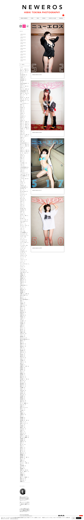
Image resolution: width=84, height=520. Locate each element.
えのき (22, 171)
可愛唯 (22, 293)
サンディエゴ (23, 239)
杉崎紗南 (23, 364)
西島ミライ (23, 461)
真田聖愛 (23, 417)
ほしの (22, 198)
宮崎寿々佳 (23, 315)
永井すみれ (23, 390)
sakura (27, 145)
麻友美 (27, 477)
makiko (22, 131)
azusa (22, 110)
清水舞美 (23, 396)
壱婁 (22, 300)
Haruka (22, 84)
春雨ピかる (23, 352)
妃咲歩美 (23, 310)
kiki (27, 123)
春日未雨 (23, 350)
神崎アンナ (23, 421)
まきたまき (23, 199)
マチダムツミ (23, 255)
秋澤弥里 (23, 425)
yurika (22, 158)
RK (27, 97)
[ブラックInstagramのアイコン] (20, 26)
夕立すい (23, 302)
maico (22, 130)
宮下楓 (22, 313)
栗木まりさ (23, 376)
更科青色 (23, 354)
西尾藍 (22, 460)
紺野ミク (23, 431)
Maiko (22, 93)
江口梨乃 (23, 391)
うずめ (22, 170)
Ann (22, 71)
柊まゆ (22, 371)
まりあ (22, 204)
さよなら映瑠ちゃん (25, 175)
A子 (22, 73)
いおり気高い (23, 162)
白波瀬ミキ (23, 414)
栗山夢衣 (23, 374)
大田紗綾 (23, 303)
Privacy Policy (27, 514)
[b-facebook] (59, 516)
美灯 (27, 435)
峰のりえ (23, 330)
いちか (22, 164)
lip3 (27, 125)
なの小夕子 (23, 188)
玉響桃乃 (23, 413)
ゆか (27, 219)
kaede (22, 121)
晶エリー (23, 353)
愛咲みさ (23, 340)
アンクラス (23, 226)
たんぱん (23, 182)
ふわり (22, 197)
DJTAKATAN (23, 79)
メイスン (23, 261)
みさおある (23, 209)
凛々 (22, 286)
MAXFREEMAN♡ (24, 91)
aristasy (22, 107)
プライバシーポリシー (14, 518)
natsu (22, 141)
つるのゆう (23, 185)
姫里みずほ (23, 312)
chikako (22, 113)
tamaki (22, 150)
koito (22, 124)
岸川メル (23, 327)
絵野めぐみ (23, 433)
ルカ (22, 268)
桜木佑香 (23, 379)
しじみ (22, 177)
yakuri (22, 157)
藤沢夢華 (23, 455)
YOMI (22, 101)
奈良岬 (22, 306)
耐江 (22, 437)
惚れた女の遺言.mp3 (25, 339)
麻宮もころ (23, 478)
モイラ (22, 262)
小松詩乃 (23, 317)
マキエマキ (23, 253)
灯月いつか (23, 404)
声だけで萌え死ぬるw (25, 299)
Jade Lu (22, 87)
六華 (22, 283)
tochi (28, 150)
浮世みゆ (23, 393)
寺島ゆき (23, 316)
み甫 (27, 215)
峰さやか (23, 329)
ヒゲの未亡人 (23, 251)
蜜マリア (23, 458)
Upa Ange (23, 100)
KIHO (27, 88)
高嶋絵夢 (23, 474)
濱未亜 (26, 403)
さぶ (28, 174)
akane (22, 104)
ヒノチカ (23, 252)
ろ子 (22, 225)
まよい (22, 202)
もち (22, 219)
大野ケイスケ (23, 305)
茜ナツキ (23, 444)
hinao (22, 118)
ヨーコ (22, 265)
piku (22, 144)
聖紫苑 (27, 437)
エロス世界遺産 (24, 232)
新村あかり (23, 346)
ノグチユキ (23, 246)
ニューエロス (24, 245)
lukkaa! (27, 127)
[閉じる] (82, 518)
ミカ (22, 258)
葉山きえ (23, 448)
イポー (22, 228)
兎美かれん (23, 280)
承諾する (78, 518)
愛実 (22, 342)
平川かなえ (23, 333)
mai (28, 128)
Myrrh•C (22, 97)
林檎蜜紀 (23, 369)
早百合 (22, 347)
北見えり (23, 288)
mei (22, 135)
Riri (27, 98)
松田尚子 (23, 367)
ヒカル (22, 249)
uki (21, 152)
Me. (27, 93)
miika (26, 135)
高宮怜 (22, 472)
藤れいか (23, 450)
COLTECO (23, 76)
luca (22, 127)
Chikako (22, 77)
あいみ (22, 160)
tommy (22, 151)
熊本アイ (23, 408)
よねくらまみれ (24, 221)
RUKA (22, 98)
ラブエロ (23, 266)
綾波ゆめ (23, 434)
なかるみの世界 (24, 187)
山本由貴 (23, 323)
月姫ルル (23, 359)
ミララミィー (23, 259)
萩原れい (23, 447)
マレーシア (23, 256)
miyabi (22, 137)
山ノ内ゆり (23, 320)
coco (22, 114)
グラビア (23, 236)
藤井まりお (23, 452)
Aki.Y (27, 70)
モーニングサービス (25, 263)
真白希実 (23, 418)
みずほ (22, 211)
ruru (22, 145)
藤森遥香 (23, 454)
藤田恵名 (23, 457)
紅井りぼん (23, 428)
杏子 (27, 366)
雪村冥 (22, 470)
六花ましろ (23, 282)
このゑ (22, 174)
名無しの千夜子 (24, 295)
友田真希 (23, 292)
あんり (22, 161)
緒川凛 (22, 435)
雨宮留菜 (23, 468)
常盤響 (23, 332)
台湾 (27, 293)
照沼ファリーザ (24, 407)
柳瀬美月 (23, 373)
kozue (27, 124)
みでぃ (22, 212)
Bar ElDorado (23, 74)
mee (28, 134)
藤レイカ (23, 451)
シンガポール (23, 241)
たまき (22, 181)
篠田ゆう (23, 427)
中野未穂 (23, 275)
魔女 (22, 477)
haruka (22, 117)
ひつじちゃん (23, 194)
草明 (22, 445)
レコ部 (23, 269)
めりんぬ (23, 218)
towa (28, 151)
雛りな (22, 467)
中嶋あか (23, 273)
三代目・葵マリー (24, 272)
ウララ (22, 229)
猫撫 (22, 411)
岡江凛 (22, 326)
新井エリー (23, 344)
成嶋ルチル (23, 343)
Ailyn (22, 70)
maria (22, 133)
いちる (22, 165)
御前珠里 (23, 336)
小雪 (22, 319)
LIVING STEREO (24, 90)
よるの (22, 222)
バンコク (23, 248)
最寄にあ (23, 356)
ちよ (22, 184)
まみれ (22, 201)
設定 (73, 518)
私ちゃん (23, 424)
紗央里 (22, 430)
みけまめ (23, 208)
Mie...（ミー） (24, 94)
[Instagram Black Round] (63, 516)
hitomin (22, 120)
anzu (22, 106)
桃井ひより (23, 377)
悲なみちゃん (23, 337)
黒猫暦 (22, 481)
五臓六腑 (23, 278)
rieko (27, 144)
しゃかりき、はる (24, 178)
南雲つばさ (23, 289)
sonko (22, 148)
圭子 (22, 296)
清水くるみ (23, 394)
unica (26, 152)
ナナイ (22, 243)
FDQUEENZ (23, 80)
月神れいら (23, 361)
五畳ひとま (23, 276)
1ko (22, 69)
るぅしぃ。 (23, 224)
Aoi (26, 71)
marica (22, 134)
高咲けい (26, 471)
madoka (22, 128)
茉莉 (22, 443)
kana (27, 121)
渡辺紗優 (23, 398)
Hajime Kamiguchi (24, 83)
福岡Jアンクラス (24, 423)
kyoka (22, 125)
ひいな (22, 192)
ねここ (22, 189)
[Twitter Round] (61, 516)
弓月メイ (23, 334)
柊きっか (23, 370)
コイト (22, 238)
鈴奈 (22, 464)
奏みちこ (23, 307)
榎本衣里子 (23, 383)
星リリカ (23, 349)
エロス (23, 231)
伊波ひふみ (23, 279)
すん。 (22, 179)
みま (22, 215)
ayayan (22, 108)
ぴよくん (23, 195)
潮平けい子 (23, 401)
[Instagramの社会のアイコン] (24, 26)
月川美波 (23, 360)
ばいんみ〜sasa (24, 191)
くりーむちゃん (24, 172)
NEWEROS (43, 7)
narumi (22, 140)
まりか (22, 205)
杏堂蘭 (22, 366)
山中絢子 (23, 322)
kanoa (22, 123)
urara (22, 154)
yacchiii (22, 155)
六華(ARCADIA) (24, 285)
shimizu (22, 147)
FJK (21, 81)
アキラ (27, 225)
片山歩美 (23, 410)
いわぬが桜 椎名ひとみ (25, 167)
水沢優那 (23, 387)
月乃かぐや (23, 357)
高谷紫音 (23, 475)
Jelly (22, 88)
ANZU (26, 69)
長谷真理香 (23, 465)
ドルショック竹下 (24, 242)
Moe (22, 96)
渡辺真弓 (23, 397)
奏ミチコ (23, 309)
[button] (63, 15)
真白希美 (23, 420)
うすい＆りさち (24, 168)
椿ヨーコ (23, 381)
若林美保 (23, 440)
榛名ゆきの (23, 384)
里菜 (27, 462)
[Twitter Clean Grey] (27, 26)
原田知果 (23, 290)
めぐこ (22, 216)
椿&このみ (23, 380)
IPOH (22, 86)
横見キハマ (23, 386)
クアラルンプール (24, 235)
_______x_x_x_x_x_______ (25, 103)
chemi (22, 111)
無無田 (22, 406)
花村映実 (23, 438)
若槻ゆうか (23, 441)
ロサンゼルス (23, 270)
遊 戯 (22, 462)
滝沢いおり (23, 400)
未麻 (22, 363)
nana (22, 138)
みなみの (23, 214)
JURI (27, 86)
